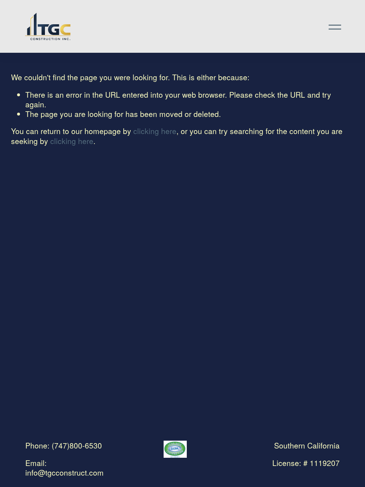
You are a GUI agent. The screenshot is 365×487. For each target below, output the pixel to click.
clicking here (154, 130)
